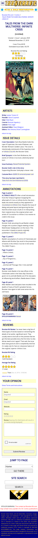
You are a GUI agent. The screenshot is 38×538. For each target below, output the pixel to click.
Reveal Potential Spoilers (21, 164)
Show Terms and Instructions (12, 385)
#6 (9, 152)
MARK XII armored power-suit (23, 174)
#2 (18, 233)
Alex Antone (11, 129)
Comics (17, 15)
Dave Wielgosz (18, 127)
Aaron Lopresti (13, 117)
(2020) (15, 180)
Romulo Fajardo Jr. (14, 122)
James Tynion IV (12, 115)
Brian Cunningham (23, 129)
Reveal (18, 316)
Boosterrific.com (7, 15)
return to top (6, 133)
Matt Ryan (9, 120)
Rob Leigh (11, 125)
